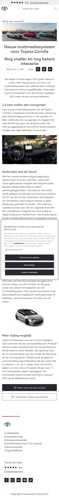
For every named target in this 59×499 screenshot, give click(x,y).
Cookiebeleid (11, 432)
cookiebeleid (18, 243)
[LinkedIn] (50, 69)
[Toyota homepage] (4, 8)
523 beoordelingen (39, 2)
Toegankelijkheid (13, 450)
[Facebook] (38, 69)
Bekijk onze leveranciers (14, 249)
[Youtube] (24, 480)
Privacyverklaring (13, 436)
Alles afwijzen (29, 265)
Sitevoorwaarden (13, 446)
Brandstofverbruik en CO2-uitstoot (23, 443)
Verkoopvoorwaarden (15, 439)
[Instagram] (12, 480)
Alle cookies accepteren (29, 257)
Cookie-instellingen (29, 272)
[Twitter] (44, 69)
